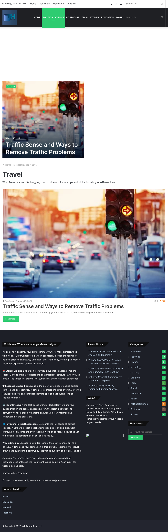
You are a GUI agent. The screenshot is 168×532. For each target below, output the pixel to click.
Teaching (71, 3)
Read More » (11, 319)
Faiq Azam (9, 301)
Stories (94, 17)
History (134, 362)
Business (135, 409)
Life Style (135, 377)
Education (45, 3)
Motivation (58, 3)
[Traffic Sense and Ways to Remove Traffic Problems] (43, 119)
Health (133, 398)
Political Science (53, 17)
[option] (84, 119)
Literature (72, 17)
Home (33, 3)
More (119, 17)
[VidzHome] (9, 17)
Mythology (136, 367)
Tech (85, 17)
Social (133, 388)
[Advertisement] (84, 52)
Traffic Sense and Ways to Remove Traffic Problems (63, 306)
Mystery (134, 372)
